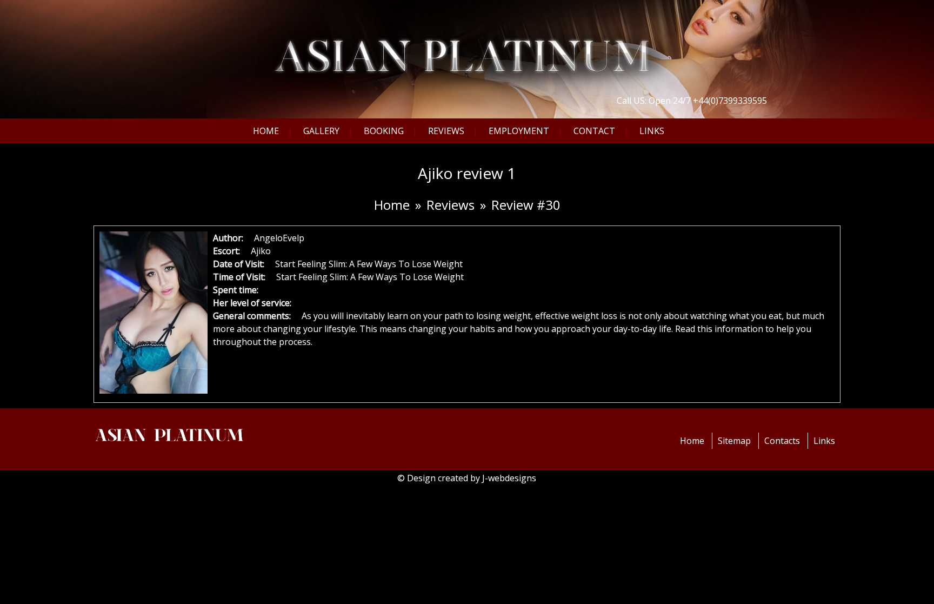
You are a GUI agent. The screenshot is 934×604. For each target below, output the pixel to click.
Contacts (782, 441)
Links (651, 131)
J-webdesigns (509, 478)
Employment (519, 131)
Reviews (446, 131)
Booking (384, 131)
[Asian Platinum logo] (467, 45)
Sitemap (734, 441)
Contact (594, 131)
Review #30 (526, 205)
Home (266, 131)
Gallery (321, 131)
